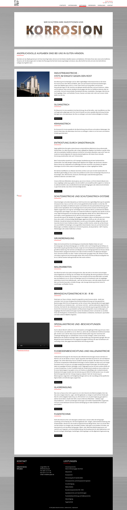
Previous (13, 29)
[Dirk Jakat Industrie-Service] (16, 5)
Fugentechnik (69, 502)
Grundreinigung (69, 484)
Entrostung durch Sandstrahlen (74, 478)
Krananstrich (69, 475)
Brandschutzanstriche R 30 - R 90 (74, 490)
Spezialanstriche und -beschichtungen (75, 493)
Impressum (75, 507)
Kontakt (110, 5)
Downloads (101, 5)
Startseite (63, 5)
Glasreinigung (69, 499)
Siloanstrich (68, 472)
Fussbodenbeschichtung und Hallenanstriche (77, 496)
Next (114, 29)
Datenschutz (68, 507)
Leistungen (82, 5)
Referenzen (92, 5)
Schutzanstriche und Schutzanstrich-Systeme (77, 481)
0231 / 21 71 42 (109, 2)
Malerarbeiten (69, 487)
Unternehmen (72, 5)
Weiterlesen (58, 99)
